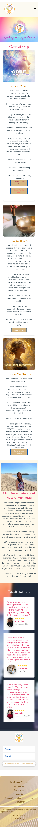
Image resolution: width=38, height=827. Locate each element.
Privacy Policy (19, 819)
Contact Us (19, 786)
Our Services (19, 790)
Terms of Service (19, 815)
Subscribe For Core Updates (19, 763)
